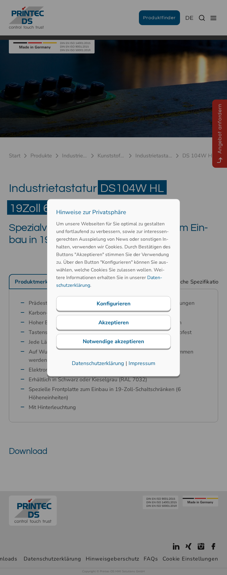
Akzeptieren (113, 322)
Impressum (142, 362)
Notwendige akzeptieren (113, 341)
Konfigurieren (114, 303)
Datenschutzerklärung (98, 362)
